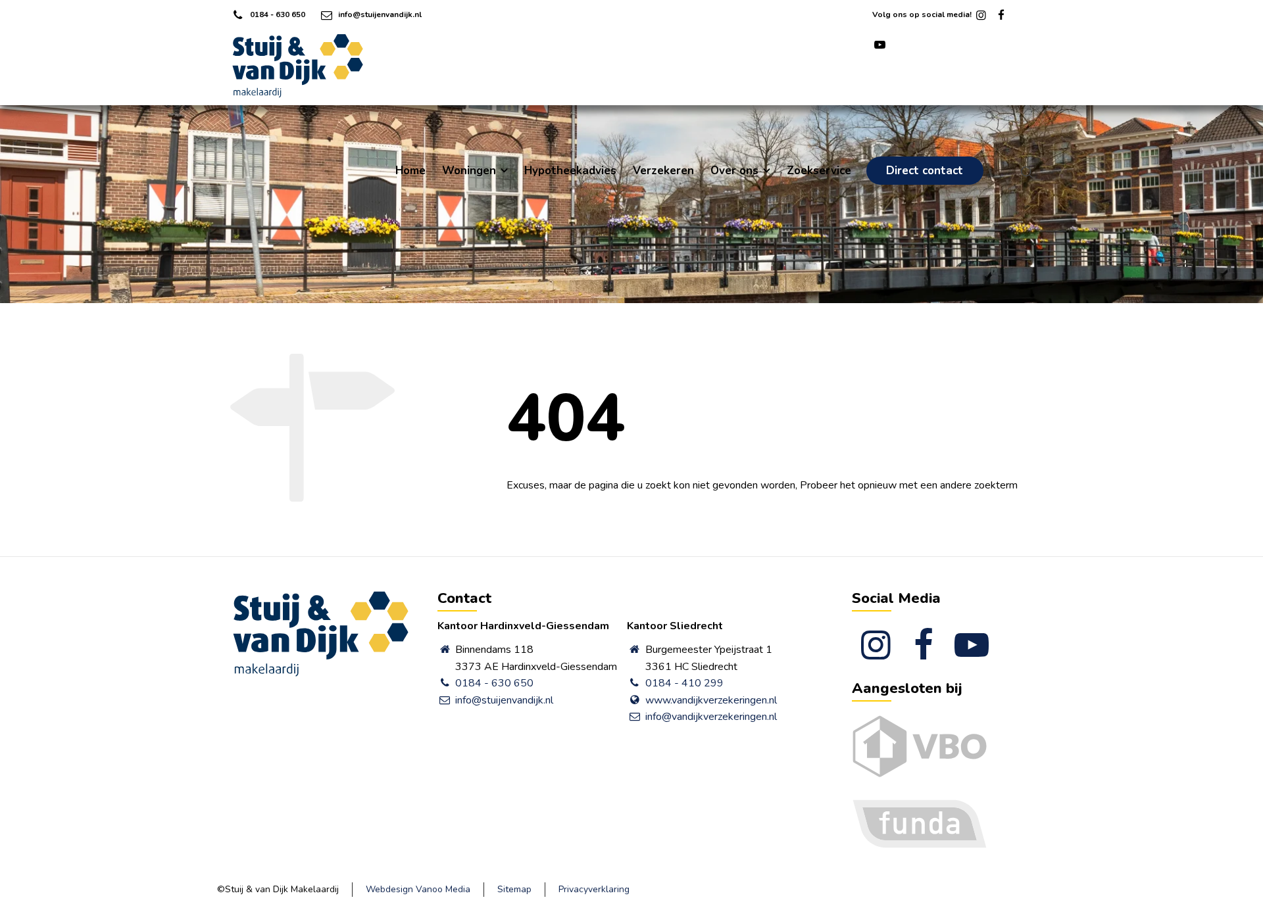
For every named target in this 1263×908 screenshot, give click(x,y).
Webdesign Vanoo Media (418, 889)
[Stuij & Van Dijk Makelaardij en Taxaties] (297, 65)
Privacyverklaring (594, 889)
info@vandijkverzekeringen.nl (711, 716)
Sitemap (514, 889)
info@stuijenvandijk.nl (380, 14)
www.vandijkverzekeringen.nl (711, 700)
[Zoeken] (1024, 171)
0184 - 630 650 (277, 14)
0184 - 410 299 (684, 683)
